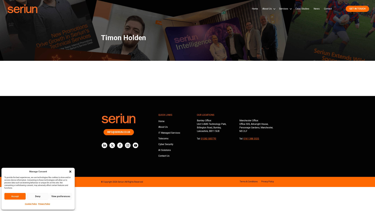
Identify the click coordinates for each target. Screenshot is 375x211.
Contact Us (163, 155)
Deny (37, 196)
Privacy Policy (44, 204)
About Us (267, 8)
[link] (104, 145)
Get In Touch (357, 8)
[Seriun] (22, 9)
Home (255, 8)
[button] (70, 171)
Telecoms (163, 138)
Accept (15, 196)
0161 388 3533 (251, 138)
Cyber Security (165, 144)
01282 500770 (208, 138)
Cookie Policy (31, 204)
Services (283, 8)
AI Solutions (164, 150)
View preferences (60, 196)
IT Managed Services (169, 132)
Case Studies (302, 8)
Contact (328, 8)
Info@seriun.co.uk (118, 132)
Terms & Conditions (249, 181)
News (317, 8)
